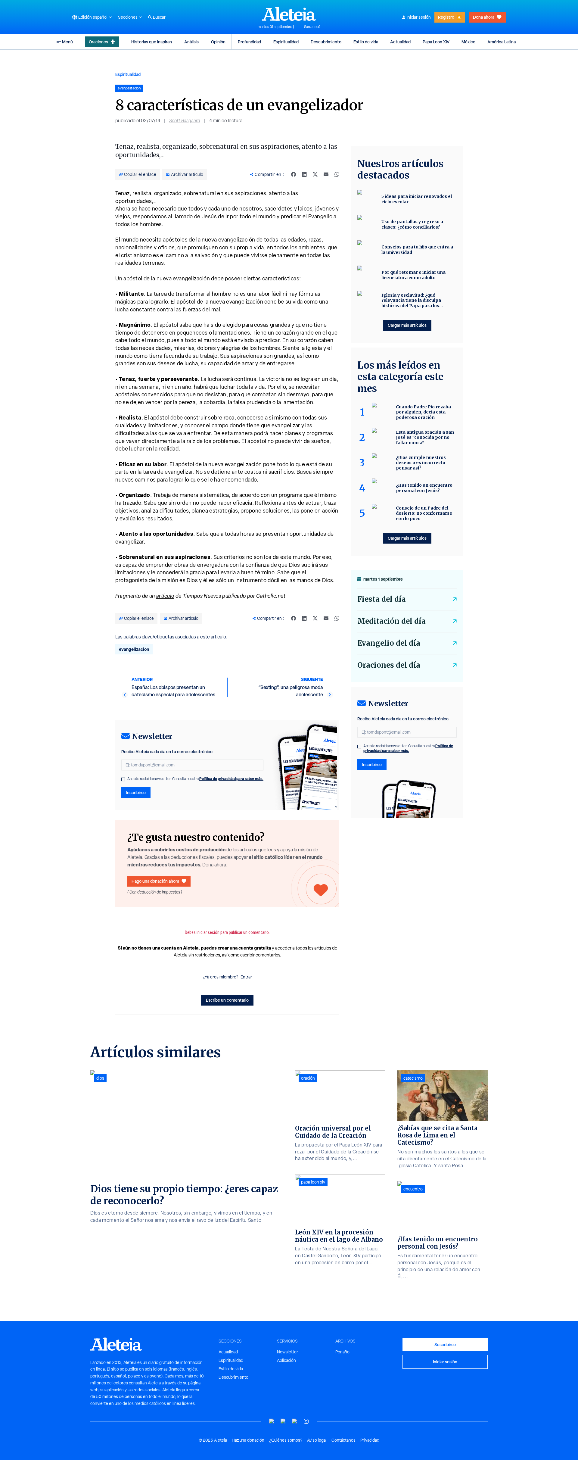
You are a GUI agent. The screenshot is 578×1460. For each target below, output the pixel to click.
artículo (165, 595)
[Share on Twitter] (315, 174)
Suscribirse (445, 1344)
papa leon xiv (313, 1182)
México (468, 42)
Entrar (246, 977)
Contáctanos (343, 1440)
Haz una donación (248, 1440)
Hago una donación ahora (155, 881)
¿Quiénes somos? (285, 1440)
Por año (342, 1352)
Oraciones (98, 42)
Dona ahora (483, 17)
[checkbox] (123, 779)
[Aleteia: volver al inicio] (289, 14)
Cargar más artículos (407, 325)
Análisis (191, 42)
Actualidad (400, 42)
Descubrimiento (326, 42)
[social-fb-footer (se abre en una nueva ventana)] (283, 1421)
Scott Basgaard (184, 120)
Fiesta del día (381, 599)
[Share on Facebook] (293, 174)
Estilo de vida (365, 42)
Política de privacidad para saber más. (231, 778)
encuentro (413, 1189)
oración (308, 1078)
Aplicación (286, 1360)
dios (100, 1078)
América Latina (501, 42)
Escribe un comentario (227, 1000)
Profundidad (249, 42)
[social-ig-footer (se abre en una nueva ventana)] (306, 1421)
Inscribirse (136, 792)
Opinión (218, 42)
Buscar (159, 17)
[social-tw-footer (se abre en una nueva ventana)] (294, 1421)
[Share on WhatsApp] (336, 174)
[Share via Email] (326, 174)
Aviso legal (317, 1440)
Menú (67, 42)
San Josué (312, 26)
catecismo (413, 1078)
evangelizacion (134, 649)
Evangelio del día (388, 643)
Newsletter (287, 1352)
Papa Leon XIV (436, 42)
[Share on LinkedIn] (304, 174)
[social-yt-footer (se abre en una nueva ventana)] (272, 1421)
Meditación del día (391, 621)
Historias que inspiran (151, 42)
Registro (446, 17)
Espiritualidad (286, 42)
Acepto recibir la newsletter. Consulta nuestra (195, 778)
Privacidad (369, 1440)
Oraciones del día (388, 665)
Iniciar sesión (419, 17)
